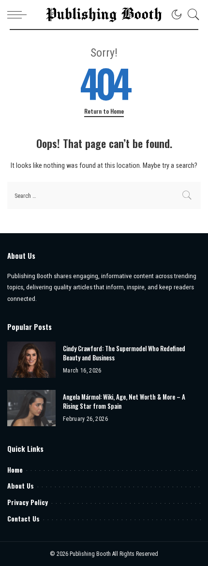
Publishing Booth (91, 554)
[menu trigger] (19, 14)
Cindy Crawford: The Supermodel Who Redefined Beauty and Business (124, 353)
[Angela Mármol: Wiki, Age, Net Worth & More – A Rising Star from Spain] (31, 408)
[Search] (191, 14)
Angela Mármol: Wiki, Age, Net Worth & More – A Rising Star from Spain (124, 401)
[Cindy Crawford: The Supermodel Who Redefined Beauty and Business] (31, 360)
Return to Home (104, 111)
